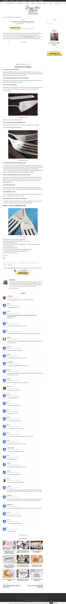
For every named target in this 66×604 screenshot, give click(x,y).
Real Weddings (56, 3)
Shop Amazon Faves (23, 0)
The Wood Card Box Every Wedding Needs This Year (37, 565)
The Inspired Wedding (13, 286)
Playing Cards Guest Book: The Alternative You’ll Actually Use (23, 551)
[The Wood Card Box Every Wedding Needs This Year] (36, 559)
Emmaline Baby (24, 286)
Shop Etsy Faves (29, 0)
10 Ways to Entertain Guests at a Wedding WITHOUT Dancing (23, 565)
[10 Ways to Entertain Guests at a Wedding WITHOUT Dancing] (23, 559)
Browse (50, 3)
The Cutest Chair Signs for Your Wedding (36, 551)
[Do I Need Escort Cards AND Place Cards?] (36, 573)
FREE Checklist (39, 3)
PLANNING (32, 3)
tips (38, 262)
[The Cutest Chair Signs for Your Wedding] (36, 545)
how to (14, 262)
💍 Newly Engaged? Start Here (9, 3)
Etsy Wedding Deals (20, 3)
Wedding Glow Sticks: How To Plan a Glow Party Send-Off (23, 580)
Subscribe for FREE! (5, 0)
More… (62, 3)
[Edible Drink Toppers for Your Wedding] (9, 573)
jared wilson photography (24, 64)
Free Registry (35, 0)
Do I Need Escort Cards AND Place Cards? (36, 580)
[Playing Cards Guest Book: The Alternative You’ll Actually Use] (23, 545)
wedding (5, 264)
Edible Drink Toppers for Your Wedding (9, 580)
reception (5, 36)
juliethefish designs (7, 90)
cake (4, 262)
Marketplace (45, 3)
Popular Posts (18, 0)
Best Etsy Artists (12, 0)
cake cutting (9, 262)
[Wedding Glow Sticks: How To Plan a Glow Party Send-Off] (23, 573)
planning (28, 262)
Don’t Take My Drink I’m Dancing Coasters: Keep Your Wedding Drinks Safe (9, 566)
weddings (10, 264)
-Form (6, 255)
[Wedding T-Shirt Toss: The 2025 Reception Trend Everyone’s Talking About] (9, 545)
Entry (4, 255)
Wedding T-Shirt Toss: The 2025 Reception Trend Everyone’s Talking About (9, 552)
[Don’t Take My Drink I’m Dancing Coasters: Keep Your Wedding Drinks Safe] (9, 559)
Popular (27, 3)
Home (1, 3)
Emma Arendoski (21, 23)
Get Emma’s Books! (40, 0)
